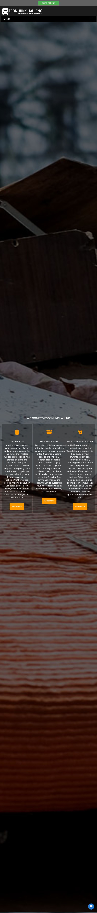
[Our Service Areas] (49, 432)
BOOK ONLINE (48, 3)
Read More (17, 506)
